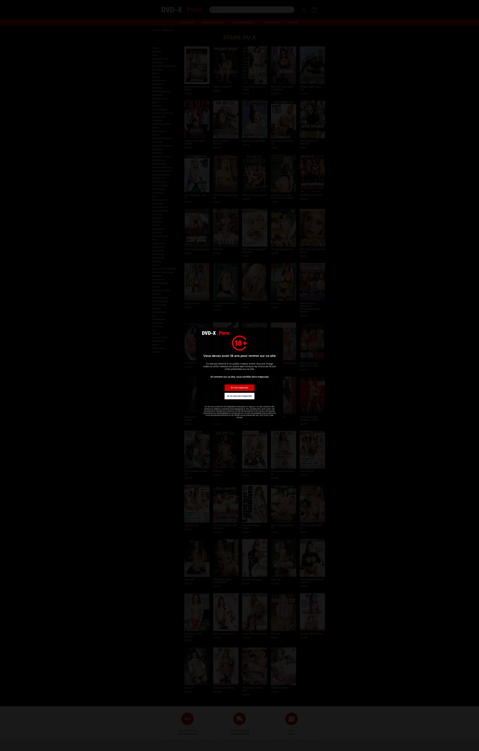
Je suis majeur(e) (239, 388)
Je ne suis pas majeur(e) (239, 396)
